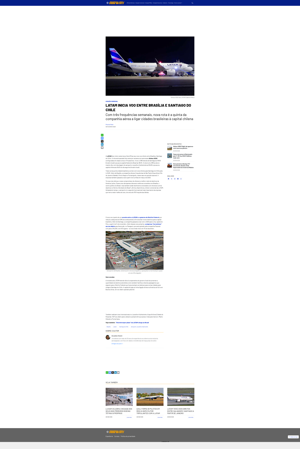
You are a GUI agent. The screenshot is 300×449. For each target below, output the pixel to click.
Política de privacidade (128, 436)
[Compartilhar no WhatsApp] (181, 179)
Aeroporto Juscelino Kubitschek (139, 326)
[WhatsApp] (102, 135)
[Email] (102, 147)
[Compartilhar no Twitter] (171, 179)
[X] (102, 141)
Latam (115, 326)
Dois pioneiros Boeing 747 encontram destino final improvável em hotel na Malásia (183, 165)
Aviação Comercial (112, 101)
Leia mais (129, 417)
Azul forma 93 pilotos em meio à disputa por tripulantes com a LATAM (148, 411)
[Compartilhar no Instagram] (175, 179)
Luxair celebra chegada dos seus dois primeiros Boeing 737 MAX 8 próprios (119, 411)
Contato (116, 436)
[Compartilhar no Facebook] (168, 179)
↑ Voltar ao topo (293, 437)
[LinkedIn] (102, 144)
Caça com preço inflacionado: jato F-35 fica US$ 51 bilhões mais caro (183, 156)
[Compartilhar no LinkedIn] (178, 179)
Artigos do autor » (117, 343)
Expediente (109, 436)
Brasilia (109, 326)
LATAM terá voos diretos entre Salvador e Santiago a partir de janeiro (180, 411)
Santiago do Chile (123, 326)
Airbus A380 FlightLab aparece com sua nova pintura (183, 147)
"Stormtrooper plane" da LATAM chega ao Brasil (132, 322)
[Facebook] (102, 138)
